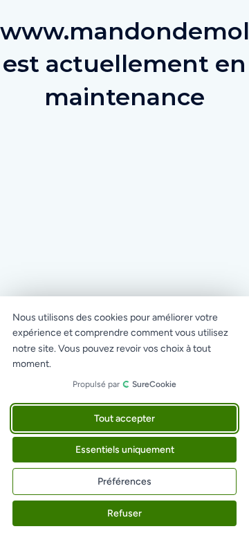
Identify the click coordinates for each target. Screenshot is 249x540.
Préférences (124, 481)
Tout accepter (124, 418)
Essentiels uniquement (124, 450)
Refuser (124, 513)
